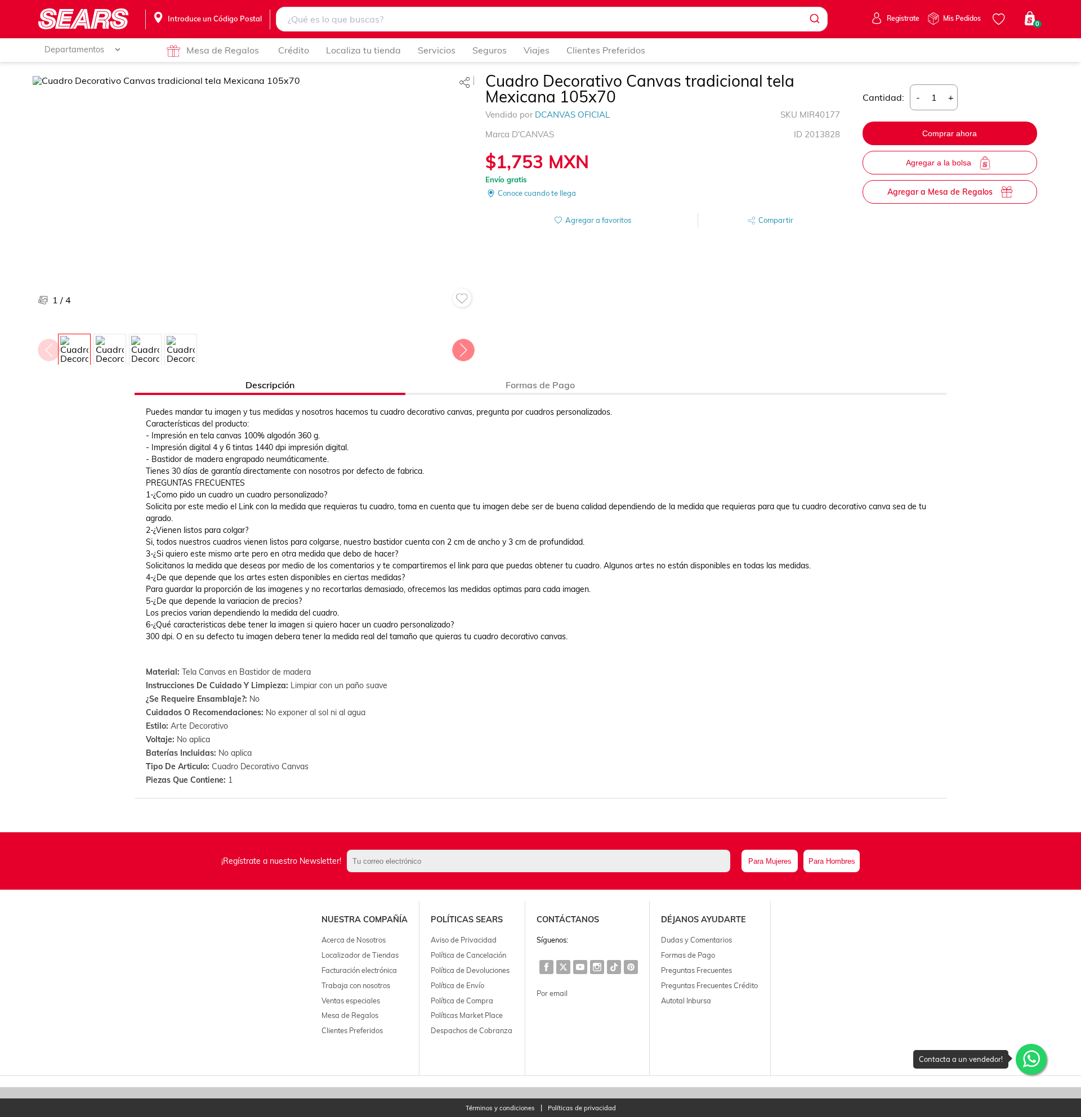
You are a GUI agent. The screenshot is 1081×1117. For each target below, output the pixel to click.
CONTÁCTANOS (568, 919)
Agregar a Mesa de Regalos (940, 192)
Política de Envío (457, 985)
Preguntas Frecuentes (696, 970)
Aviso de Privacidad (464, 939)
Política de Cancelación (468, 954)
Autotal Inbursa (686, 1000)
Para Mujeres (770, 861)
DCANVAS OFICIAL (572, 114)
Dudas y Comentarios (696, 939)
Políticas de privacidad (582, 1108)
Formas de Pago (688, 954)
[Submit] (814, 19)
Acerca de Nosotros (353, 939)
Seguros (489, 50)
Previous (48, 347)
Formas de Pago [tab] (540, 385)
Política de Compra (462, 1000)
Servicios (436, 50)
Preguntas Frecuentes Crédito (709, 985)
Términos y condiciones (500, 1108)
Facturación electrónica (359, 970)
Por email (552, 993)
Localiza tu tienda (363, 50)
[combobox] (551, 19)
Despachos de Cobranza (471, 1030)
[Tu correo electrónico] (541, 861)
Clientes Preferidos (605, 50)
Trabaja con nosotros (355, 985)
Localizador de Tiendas (360, 954)
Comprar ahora (949, 133)
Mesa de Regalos (222, 50)
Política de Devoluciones (470, 970)
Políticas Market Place (467, 1015)
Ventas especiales (350, 1000)
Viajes (537, 50)
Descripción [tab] (269, 385)
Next (463, 347)
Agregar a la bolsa (938, 162)
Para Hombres (831, 861)
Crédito (293, 50)
